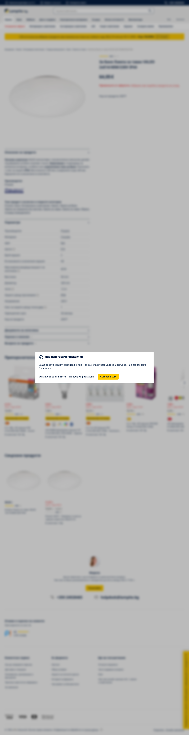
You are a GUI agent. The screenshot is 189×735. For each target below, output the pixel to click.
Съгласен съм (108, 376)
